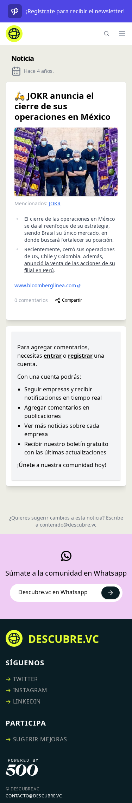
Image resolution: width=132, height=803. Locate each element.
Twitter (25, 679)
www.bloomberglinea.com (45, 285)
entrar (53, 355)
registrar (80, 355)
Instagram (30, 690)
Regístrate (41, 11)
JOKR (55, 203)
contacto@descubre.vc (34, 796)
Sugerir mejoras (40, 739)
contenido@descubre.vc (68, 524)
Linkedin (27, 701)
